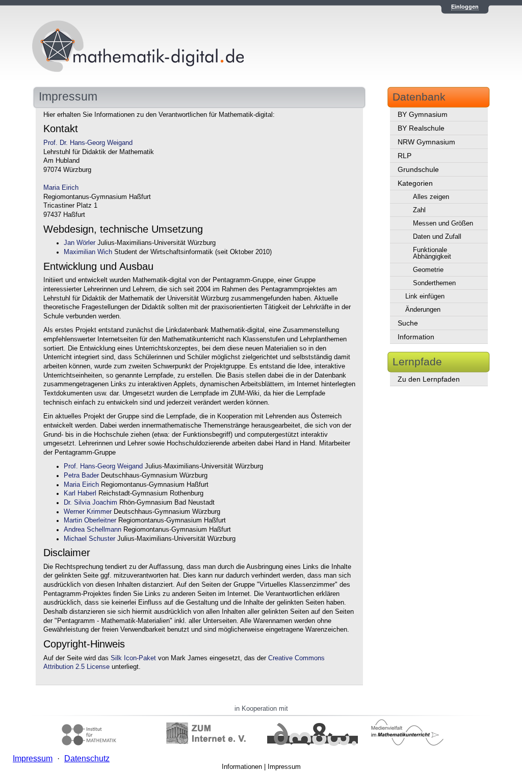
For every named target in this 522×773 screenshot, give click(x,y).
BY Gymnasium (423, 114)
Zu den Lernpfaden (429, 379)
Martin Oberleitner (90, 520)
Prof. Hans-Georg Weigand (103, 466)
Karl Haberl (80, 493)
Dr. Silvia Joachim (90, 502)
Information (416, 337)
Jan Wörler (79, 242)
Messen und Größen (443, 223)
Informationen (242, 766)
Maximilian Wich (88, 252)
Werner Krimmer (88, 511)
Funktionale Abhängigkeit (432, 253)
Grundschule (418, 169)
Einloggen (465, 7)
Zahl (419, 210)
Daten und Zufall (437, 236)
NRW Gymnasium (426, 142)
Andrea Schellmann (92, 529)
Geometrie (428, 269)
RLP (404, 156)
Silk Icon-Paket (133, 658)
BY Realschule (421, 128)
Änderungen (422, 309)
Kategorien (415, 183)
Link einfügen (425, 296)
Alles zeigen (431, 197)
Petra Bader (81, 475)
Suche (408, 323)
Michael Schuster (89, 538)
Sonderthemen (434, 283)
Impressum (284, 766)
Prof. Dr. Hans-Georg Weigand (88, 142)
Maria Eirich (61, 187)
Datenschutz (87, 758)
